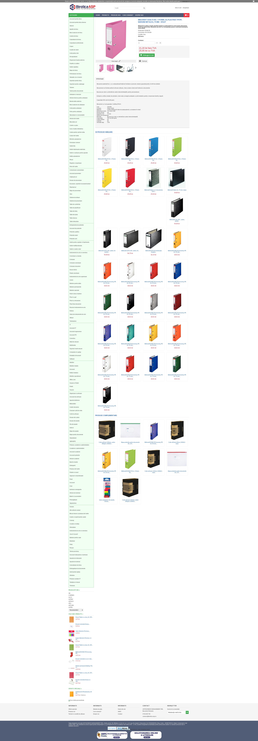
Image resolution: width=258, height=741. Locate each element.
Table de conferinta (75, 204)
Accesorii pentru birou (76, 19)
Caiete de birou (74, 36)
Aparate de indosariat (75, 558)
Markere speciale (74, 290)
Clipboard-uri (73, 177)
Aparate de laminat (75, 561)
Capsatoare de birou (75, 39)
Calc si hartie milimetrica (76, 129)
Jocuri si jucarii (74, 534)
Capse (71, 46)
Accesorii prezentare (75, 173)
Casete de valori (74, 50)
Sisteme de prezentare (76, 201)
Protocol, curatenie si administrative (79, 445)
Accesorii (72, 369)
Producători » (74, 590)
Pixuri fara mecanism (75, 304)
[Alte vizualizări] (95, 67)
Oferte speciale (73, 709)
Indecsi (72, 427)
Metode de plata (97, 709)
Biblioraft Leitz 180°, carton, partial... (177, 220)
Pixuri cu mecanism (75, 300)
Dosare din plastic (75, 421)
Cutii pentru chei (74, 53)
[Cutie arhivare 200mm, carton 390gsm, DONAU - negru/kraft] (130, 497)
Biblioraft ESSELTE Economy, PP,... (84, 652)
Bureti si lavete (74, 462)
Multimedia (73, 345)
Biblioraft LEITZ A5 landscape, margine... (154, 251)
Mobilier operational (75, 376)
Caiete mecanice (74, 407)
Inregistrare (186, 7)
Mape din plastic (74, 431)
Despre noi (139, 15)
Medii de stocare (74, 342)
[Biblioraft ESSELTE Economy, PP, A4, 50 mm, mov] (107, 341)
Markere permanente (75, 287)
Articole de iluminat (75, 493)
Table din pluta (74, 214)
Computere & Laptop (75, 352)
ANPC (119, 711)
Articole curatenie (74, 458)
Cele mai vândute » (76, 614)
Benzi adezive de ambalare (77, 104)
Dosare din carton (74, 417)
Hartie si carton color (75, 249)
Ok (187, 712)
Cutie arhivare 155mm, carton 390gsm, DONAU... (107, 443)
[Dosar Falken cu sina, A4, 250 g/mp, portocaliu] (72, 620)
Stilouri (71, 317)
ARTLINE (71, 605)
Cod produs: (141, 32)
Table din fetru (73, 211)
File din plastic (74, 424)
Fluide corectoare (74, 273)
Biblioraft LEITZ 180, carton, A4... (130, 250)
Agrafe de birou (74, 29)
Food (71, 479)
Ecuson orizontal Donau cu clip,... (83, 680)
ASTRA (71, 607)
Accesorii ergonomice (76, 331)
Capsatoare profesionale (76, 43)
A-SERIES (71, 595)
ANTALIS (71, 601)
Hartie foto (72, 146)
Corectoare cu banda (75, 256)
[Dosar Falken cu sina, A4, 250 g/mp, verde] (72, 647)
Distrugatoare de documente (77, 568)
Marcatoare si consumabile (77, 115)
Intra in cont (178, 7)
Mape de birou (74, 70)
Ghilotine (72, 575)
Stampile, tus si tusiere (76, 77)
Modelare (72, 541)
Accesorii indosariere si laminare (79, 555)
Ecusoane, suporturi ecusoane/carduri (80, 183)
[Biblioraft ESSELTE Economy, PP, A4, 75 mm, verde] (177, 372)
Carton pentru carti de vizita (77, 132)
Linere (71, 280)
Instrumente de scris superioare (78, 276)
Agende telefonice (75, 400)
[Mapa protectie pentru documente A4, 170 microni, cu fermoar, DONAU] (177, 468)
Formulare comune (75, 142)
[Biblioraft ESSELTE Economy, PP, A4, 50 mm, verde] (107, 310)
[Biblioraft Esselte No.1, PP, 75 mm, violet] (101, 72)
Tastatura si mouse (75, 582)
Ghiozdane (73, 527)
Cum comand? (128, 15)
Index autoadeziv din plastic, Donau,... (107, 500)
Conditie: (140, 34)
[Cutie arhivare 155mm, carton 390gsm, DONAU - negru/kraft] (107, 440)
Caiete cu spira (74, 125)
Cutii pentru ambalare (76, 108)
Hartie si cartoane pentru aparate (79, 153)
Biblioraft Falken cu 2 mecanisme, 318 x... (154, 190)
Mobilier (72, 362)
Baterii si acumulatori (75, 496)
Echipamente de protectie (77, 225)
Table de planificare (75, 207)
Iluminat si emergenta (75, 489)
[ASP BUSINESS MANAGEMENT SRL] (82, 10)
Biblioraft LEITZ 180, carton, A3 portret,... (107, 251)
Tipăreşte (144, 61)
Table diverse (73, 218)
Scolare (72, 506)
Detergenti (72, 465)
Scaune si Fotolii (74, 383)
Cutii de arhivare (74, 414)
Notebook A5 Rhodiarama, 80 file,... (84, 692)
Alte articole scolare (75, 510)
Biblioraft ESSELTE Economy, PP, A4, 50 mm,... (177, 251)
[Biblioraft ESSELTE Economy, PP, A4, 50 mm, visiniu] (177, 310)
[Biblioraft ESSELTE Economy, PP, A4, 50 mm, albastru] (177, 279)
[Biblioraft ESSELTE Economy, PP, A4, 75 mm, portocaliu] (177, 341)
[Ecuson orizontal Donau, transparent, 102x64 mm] (72, 626)
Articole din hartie (74, 118)
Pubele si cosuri (74, 472)
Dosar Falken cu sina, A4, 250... (84, 617)
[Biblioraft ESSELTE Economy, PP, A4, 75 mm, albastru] (154, 372)
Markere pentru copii (75, 537)
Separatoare (73, 438)
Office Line (72, 379)
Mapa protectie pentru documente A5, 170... (130, 443)
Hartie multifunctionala (76, 245)
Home (98, 15)
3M (69, 593)
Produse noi (116, 15)
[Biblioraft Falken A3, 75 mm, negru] (177, 187)
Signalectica (73, 503)
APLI (70, 603)
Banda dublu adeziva (75, 101)
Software (72, 359)
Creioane (72, 259)
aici (181, 1)
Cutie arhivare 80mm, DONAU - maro (177, 443)
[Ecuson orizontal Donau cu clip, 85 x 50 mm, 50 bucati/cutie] (72, 682)
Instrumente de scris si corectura (78, 252)
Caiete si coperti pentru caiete (78, 517)
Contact (120, 714)
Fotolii (71, 386)
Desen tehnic (73, 269)
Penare (72, 548)
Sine (71, 194)
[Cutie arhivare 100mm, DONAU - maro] (154, 468)
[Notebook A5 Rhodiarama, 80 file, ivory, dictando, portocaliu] (72, 694)
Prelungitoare (73, 499)
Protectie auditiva (74, 232)
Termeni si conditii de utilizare (77, 714)
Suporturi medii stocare (76, 348)
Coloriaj (72, 520)
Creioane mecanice (75, 266)
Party (71, 544)
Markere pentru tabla (75, 283)
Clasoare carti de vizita (76, 410)
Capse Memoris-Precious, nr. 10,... (83, 638)
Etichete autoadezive (75, 139)
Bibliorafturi (73, 403)
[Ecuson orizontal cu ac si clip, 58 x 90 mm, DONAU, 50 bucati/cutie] (72, 661)
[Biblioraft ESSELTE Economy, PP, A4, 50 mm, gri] (154, 310)
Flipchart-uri (73, 187)
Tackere (72, 87)
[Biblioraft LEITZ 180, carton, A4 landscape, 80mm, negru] (130, 248)
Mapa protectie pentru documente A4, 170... (177, 471)
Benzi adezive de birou (76, 32)
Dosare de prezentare (76, 180)
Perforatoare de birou (75, 73)
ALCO (70, 597)
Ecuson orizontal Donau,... (83, 624)
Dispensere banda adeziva (77, 60)
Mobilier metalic (74, 366)
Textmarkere (73, 321)
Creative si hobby (74, 524)
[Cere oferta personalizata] (76, 700)
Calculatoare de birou (76, 565)
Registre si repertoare (76, 163)
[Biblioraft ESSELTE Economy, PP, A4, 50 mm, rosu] (154, 279)
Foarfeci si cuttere (74, 63)
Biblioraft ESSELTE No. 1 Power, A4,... (107, 159)
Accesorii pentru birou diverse (78, 22)
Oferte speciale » (75, 688)
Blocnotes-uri (73, 122)
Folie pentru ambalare (76, 111)
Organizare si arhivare (76, 393)
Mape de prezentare (75, 190)
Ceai (71, 486)
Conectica (72, 338)
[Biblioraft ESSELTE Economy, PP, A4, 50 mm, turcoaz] (130, 341)
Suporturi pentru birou (76, 80)
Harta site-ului (122, 709)
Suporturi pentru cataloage (77, 84)
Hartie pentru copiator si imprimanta (79, 242)
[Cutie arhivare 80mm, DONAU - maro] (177, 440)
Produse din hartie (75, 469)
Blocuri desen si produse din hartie (79, 513)
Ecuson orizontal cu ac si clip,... (84, 659)
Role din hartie (74, 166)
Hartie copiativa (74, 67)
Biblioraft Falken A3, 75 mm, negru (177, 190)
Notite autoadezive (75, 156)
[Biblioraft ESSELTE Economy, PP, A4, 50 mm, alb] (130, 279)
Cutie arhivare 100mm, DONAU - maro (154, 471)
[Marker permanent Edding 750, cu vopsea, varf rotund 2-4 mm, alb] (72, 668)
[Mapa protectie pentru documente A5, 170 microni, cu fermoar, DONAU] (130, 440)
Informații (100, 79)
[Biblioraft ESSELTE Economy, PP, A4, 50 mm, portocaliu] (107, 279)
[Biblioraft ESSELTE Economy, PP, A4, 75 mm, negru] (107, 403)
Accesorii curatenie (75, 452)
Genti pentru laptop (75, 572)
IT (70, 324)
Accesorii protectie (75, 455)
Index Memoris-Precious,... (83, 631)
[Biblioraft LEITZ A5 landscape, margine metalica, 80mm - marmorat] (154, 248)
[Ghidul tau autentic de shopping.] (112, 729)
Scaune (72, 390)
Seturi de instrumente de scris (78, 314)
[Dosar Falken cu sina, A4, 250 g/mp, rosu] (72, 675)
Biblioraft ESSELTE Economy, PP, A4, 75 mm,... (177, 344)
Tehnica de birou (74, 551)
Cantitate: (141, 40)
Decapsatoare (73, 56)
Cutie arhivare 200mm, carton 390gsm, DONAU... (130, 500)
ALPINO (71, 599)
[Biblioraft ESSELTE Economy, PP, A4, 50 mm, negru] (130, 310)
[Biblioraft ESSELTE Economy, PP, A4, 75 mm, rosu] (72, 654)
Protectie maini (74, 235)
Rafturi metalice (74, 372)
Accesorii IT (73, 328)
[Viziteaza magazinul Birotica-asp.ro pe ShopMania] (122, 729)
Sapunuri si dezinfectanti (76, 475)
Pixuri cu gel (73, 297)
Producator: (141, 30)
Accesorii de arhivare (75, 397)
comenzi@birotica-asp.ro (149, 716)
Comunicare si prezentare (77, 170)
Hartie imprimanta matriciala (77, 149)
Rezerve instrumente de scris (78, 307)
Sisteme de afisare (75, 197)
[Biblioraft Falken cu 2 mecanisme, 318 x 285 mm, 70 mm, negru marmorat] (154, 187)
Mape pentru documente (76, 434)
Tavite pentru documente (76, 91)
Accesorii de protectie (75, 228)
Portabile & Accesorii (75, 355)
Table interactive (74, 221)
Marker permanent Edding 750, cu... (84, 666)
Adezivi (72, 26)
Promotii (105, 15)
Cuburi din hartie (74, 135)
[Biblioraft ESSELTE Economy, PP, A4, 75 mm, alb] (107, 372)
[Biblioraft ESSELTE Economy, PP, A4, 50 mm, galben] (177, 248)
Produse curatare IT (75, 579)
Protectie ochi (73, 238)
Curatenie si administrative (77, 448)
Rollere (72, 311)
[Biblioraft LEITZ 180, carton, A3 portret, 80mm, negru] (107, 248)
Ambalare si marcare (75, 94)
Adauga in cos (148, 55)
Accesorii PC (73, 335)
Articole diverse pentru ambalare (78, 98)
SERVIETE (73, 441)
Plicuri (71, 159)
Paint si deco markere (76, 293)
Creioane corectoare (75, 263)
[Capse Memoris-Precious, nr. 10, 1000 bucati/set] (72, 640)
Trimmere (72, 585)
